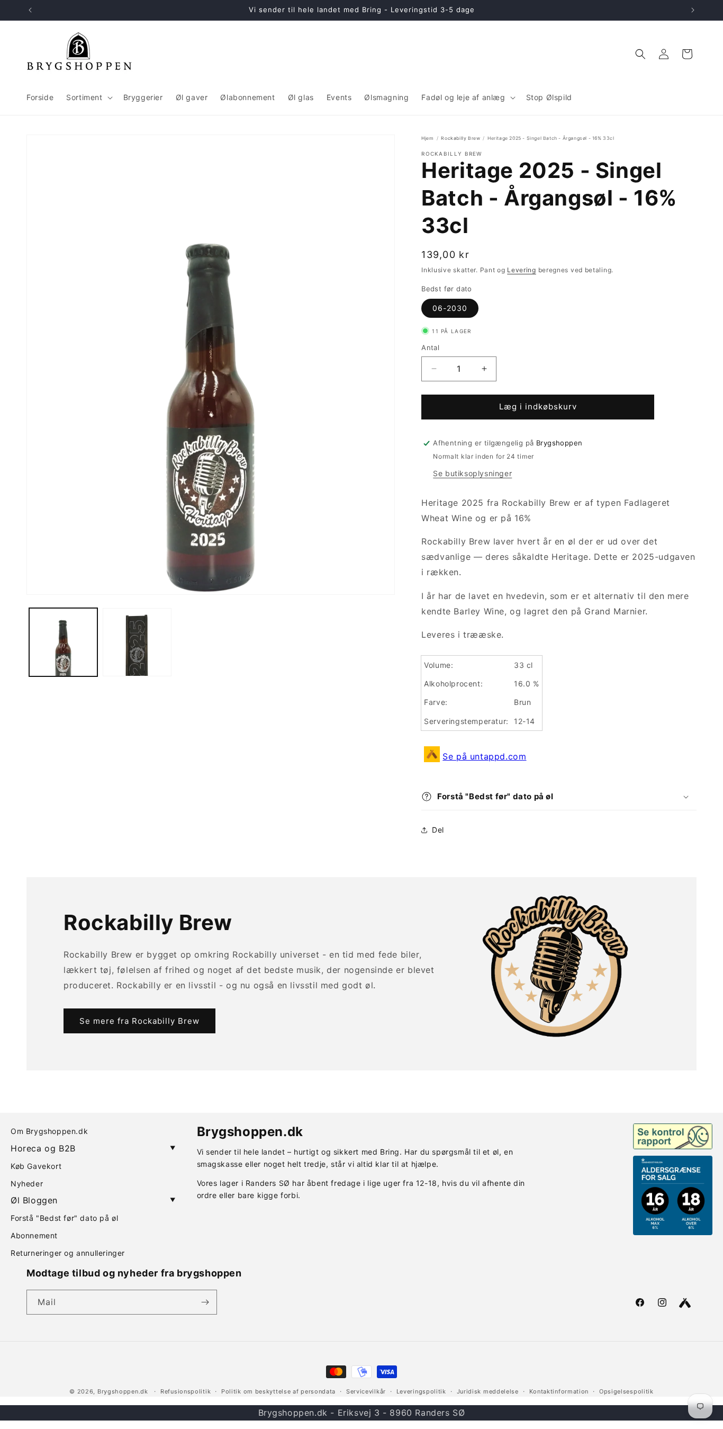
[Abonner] (204, 1302)
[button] (88, 97)
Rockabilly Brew (460, 138)
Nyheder (27, 1183)
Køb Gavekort (36, 1166)
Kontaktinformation (559, 1391)
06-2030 (449, 307)
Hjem (427, 138)
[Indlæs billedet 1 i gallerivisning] (63, 642)
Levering (521, 270)
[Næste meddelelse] (692, 10)
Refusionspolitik (185, 1391)
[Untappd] (685, 1303)
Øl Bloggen (93, 1200)
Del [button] (438, 829)
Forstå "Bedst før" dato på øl (64, 1217)
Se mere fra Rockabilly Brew (139, 1021)
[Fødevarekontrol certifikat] (672, 1136)
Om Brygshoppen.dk (49, 1131)
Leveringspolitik (421, 1391)
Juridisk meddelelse (488, 1391)
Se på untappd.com (484, 756)
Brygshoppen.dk (122, 1391)
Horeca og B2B (93, 1148)
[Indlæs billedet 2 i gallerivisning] (137, 642)
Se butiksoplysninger (472, 473)
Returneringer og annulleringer (68, 1252)
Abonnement (34, 1235)
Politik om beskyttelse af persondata (278, 1391)
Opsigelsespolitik (626, 1391)
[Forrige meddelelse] (30, 10)
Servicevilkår (366, 1391)
